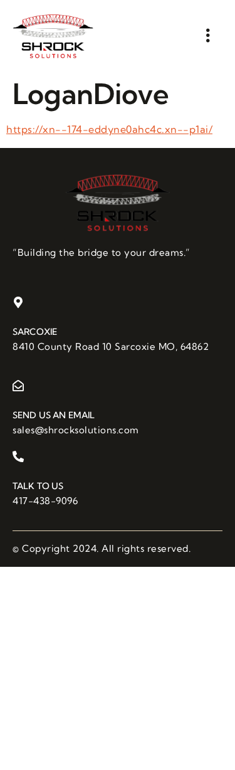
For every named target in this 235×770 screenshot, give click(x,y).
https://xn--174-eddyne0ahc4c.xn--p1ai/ (109, 129)
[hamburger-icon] (208, 35)
